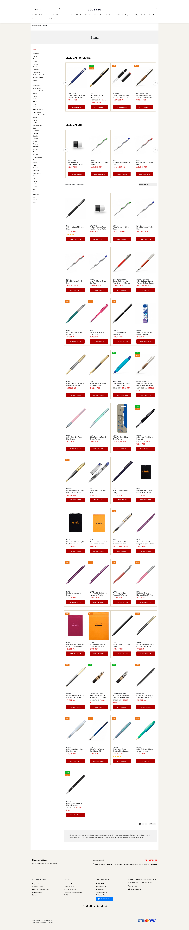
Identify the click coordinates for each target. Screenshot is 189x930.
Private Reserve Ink (39, 115)
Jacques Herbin (38, 77)
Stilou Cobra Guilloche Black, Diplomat (74, 804)
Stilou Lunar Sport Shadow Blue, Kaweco (121, 750)
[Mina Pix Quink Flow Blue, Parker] (122, 418)
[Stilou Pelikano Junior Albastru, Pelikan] (145, 313)
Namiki (35, 93)
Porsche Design (38, 109)
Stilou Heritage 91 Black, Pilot (75, 228)
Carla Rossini (37, 173)
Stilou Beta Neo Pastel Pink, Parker (74, 438)
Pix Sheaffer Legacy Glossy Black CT (120, 333)
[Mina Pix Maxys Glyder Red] (144, 144)
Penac (35, 101)
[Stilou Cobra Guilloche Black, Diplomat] (75, 784)
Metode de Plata (69, 884)
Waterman (36, 146)
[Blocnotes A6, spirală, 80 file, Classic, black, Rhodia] (75, 523)
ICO (34, 197)
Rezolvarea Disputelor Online (73, 892)
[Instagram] (106, 906)
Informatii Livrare (37, 892)
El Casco (35, 154)
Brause (35, 56)
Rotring (35, 120)
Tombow (35, 144)
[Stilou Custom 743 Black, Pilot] (99, 77)
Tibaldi (35, 141)
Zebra (35, 152)
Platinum (35, 107)
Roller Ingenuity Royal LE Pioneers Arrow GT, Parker (75, 384)
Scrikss (35, 123)
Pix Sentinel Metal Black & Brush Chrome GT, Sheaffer (145, 645)
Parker (35, 96)
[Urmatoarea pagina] (154, 824)
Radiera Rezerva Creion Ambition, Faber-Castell (76, 163)
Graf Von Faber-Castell (40, 75)
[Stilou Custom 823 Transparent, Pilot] (122, 523)
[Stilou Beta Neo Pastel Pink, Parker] (75, 418)
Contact (34, 895)
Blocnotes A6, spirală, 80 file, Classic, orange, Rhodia (98, 543)
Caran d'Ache (37, 59)
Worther (35, 149)
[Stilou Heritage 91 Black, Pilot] (75, 208)
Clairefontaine (37, 192)
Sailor (35, 128)
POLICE (35, 200)
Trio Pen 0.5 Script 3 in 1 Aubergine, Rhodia (98, 594)
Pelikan (35, 99)
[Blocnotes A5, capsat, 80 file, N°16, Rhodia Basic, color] (75, 626)
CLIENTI (67, 880)
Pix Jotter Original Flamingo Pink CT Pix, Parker (144, 594)
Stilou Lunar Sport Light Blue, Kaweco (74, 750)
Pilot (34, 104)
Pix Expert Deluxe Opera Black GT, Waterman (75, 492)
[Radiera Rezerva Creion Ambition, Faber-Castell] (77, 144)
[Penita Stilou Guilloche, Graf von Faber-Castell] (122, 677)
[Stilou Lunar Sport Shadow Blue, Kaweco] (122, 730)
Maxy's (35, 202)
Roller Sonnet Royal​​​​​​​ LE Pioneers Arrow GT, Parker (98, 384)
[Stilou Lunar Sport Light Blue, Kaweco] (75, 730)
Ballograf (35, 53)
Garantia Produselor (70, 889)
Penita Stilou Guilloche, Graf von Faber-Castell (121, 696)
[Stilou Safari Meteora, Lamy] (122, 472)
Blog (55, 19)
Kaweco (35, 80)
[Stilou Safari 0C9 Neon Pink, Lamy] (98, 313)
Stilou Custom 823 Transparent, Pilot (119, 543)
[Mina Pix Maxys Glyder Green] (99, 144)
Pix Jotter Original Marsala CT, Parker (120, 594)
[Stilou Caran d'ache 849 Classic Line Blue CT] (77, 77)
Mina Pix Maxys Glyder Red (144, 163)
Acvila (35, 162)
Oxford (35, 160)
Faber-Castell (37, 72)
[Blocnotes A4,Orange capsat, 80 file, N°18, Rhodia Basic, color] (98, 626)
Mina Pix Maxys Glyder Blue (121, 163)
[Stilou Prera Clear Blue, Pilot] (98, 472)
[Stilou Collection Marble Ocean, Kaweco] (145, 730)
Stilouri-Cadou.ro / (37, 25)
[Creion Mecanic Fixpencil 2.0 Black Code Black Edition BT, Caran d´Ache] (145, 677)
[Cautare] (60, 9)
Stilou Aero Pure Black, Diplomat (144, 438)
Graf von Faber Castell (142, 93)
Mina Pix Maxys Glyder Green (99, 163)
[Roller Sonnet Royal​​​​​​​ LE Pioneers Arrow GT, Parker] (98, 365)
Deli (34, 178)
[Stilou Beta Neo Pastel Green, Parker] (98, 418)
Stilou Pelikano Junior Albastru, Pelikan (144, 333)
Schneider (36, 130)
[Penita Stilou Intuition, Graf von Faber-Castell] (98, 677)
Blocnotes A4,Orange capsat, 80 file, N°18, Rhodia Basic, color (97, 645)
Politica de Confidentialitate (148, 864)
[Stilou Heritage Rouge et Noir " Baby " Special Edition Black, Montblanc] (122, 77)
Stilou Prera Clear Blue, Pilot (98, 492)
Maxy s (93, 160)
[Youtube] (90, 906)
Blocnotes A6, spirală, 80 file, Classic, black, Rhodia (75, 543)
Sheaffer (35, 133)
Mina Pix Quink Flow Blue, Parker (120, 438)
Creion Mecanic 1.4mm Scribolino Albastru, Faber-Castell (121, 384)
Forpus (35, 181)
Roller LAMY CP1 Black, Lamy (122, 645)
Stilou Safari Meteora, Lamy (120, 492)
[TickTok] (102, 906)
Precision (36, 170)
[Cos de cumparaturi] (156, 9)
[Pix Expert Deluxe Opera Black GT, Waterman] (75, 472)
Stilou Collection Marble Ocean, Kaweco (144, 750)
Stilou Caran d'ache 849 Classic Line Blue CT (76, 96)
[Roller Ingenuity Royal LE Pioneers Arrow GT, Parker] (75, 365)
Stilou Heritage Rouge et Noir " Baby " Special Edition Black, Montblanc (121, 96)
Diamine (35, 67)
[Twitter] (94, 906)
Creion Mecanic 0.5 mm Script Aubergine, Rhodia (145, 543)
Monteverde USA (38, 91)
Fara (34, 176)
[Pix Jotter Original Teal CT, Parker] (75, 313)
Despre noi (35, 884)
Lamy (34, 83)
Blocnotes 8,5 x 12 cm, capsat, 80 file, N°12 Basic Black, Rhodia (144, 492)
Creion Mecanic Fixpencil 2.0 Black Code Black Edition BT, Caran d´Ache (145, 697)
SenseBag (36, 194)
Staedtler (36, 136)
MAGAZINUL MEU (39, 880)
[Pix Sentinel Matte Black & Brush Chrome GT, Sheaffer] (75, 677)
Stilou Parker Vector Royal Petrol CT (97, 750)
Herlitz (35, 184)
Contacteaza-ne (106, 898)
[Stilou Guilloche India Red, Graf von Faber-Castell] (122, 262)
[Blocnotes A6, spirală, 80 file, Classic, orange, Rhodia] (98, 523)
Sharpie (35, 138)
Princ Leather (37, 112)
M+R (34, 189)
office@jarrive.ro (135, 889)
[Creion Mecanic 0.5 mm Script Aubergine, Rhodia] (145, 523)
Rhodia (35, 117)
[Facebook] (83, 906)
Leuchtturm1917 (38, 157)
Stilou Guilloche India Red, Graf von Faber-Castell (120, 282)
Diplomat (35, 69)
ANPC (66, 895)
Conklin (35, 64)
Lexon (35, 186)
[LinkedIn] (98, 906)
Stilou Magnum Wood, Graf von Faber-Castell (144, 96)
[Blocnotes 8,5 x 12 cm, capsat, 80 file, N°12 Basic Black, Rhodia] (145, 472)
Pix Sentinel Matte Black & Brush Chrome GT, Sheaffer (75, 697)
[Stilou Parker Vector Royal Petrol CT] (98, 730)
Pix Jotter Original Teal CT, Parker (74, 333)
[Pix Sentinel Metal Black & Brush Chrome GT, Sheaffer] (145, 626)
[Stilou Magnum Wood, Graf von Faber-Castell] (144, 77)
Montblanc (36, 85)
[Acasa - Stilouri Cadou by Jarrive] (94, 9)
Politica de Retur (69, 886)
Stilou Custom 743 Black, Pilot (97, 96)
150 (151, 824)
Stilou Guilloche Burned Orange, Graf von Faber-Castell (145, 282)
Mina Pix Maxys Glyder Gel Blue (98, 282)
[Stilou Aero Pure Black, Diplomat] (145, 418)
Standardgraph (37, 125)
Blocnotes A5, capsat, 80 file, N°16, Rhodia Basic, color (75, 645)
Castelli (35, 168)
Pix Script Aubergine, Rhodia (73, 594)
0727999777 (134, 886)
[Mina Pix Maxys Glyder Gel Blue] (98, 262)
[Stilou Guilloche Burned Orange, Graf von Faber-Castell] (145, 262)
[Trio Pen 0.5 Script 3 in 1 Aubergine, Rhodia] (98, 574)
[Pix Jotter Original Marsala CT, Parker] (122, 574)
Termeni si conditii (37, 886)
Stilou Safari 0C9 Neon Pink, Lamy (98, 333)
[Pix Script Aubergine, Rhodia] (75, 574)
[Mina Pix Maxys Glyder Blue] (122, 144)
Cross (35, 61)
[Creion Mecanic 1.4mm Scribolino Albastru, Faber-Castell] (122, 365)
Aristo (35, 165)
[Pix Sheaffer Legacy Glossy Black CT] (122, 313)
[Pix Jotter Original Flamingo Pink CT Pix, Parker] (145, 574)
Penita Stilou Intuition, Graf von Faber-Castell (98, 696)
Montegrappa (37, 88)
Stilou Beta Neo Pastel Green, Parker (98, 438)
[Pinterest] (87, 906)
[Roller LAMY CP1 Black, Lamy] (122, 626)
